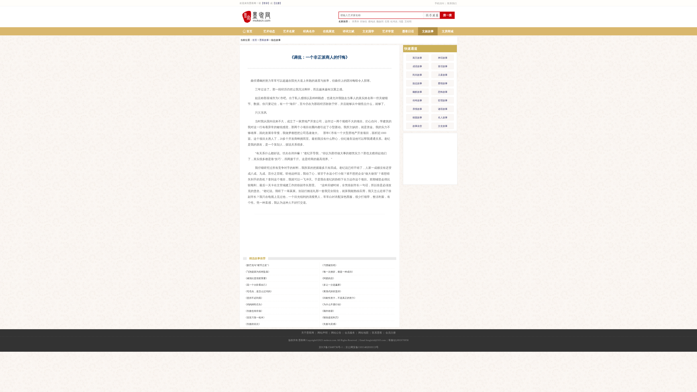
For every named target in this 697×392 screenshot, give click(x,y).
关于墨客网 (307, 332)
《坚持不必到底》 (253, 298)
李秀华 (355, 21)
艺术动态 (269, 31)
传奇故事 (417, 100)
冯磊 (401, 21)
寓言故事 (417, 57)
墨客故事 (264, 40)
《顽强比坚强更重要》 (256, 278)
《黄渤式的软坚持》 (331, 291)
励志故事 (417, 83)
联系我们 (452, 3)
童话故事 (442, 66)
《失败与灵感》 (329, 324)
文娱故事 (428, 31)
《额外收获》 (328, 311)
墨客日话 (408, 31)
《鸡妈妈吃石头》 (253, 304)
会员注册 (391, 332)
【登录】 (265, 3)
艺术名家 (289, 31)
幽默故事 (417, 92)
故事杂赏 (417, 126)
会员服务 (350, 332)
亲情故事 (417, 109)
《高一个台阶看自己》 (256, 284)
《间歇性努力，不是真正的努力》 (338, 298)
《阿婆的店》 (328, 278)
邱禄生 (363, 21)
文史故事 (442, 126)
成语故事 (417, 66)
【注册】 (277, 3)
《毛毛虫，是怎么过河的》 (258, 291)
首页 (249, 31)
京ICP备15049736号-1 (331, 347)
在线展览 (329, 31)
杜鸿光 (394, 21)
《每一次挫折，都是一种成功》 (337, 271)
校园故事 (417, 117)
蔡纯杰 (371, 21)
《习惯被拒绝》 (329, 265)
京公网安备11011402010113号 (361, 347)
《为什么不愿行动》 (331, 304)
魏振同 (380, 21)
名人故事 (442, 117)
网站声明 (322, 332)
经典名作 (309, 31)
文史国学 (368, 31)
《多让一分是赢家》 (331, 284)
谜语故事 (442, 109)
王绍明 (407, 21)
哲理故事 (442, 100)
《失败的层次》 (252, 324)
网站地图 (363, 332)
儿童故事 (442, 75)
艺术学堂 (388, 31)
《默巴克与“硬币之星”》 (257, 265)
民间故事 (417, 75)
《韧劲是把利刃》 (330, 317)
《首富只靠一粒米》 (255, 317)
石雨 (387, 21)
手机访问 (439, 3)
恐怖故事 (442, 92)
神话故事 (442, 57)
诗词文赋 (348, 31)
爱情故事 (442, 83)
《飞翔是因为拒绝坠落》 (257, 271)
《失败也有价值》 (253, 311)
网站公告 (336, 332)
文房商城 (447, 31)
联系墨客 (377, 332)
